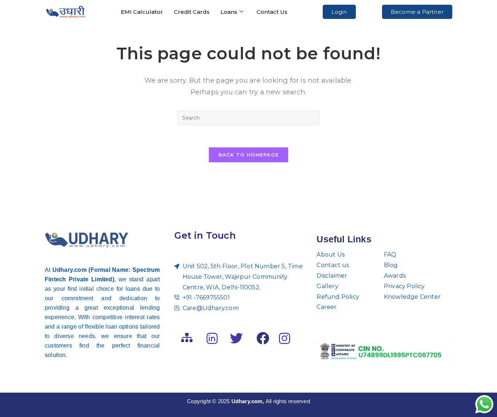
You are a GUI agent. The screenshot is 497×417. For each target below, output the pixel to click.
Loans (228, 11)
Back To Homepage (248, 155)
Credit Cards (192, 11)
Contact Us (272, 11)
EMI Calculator (142, 11)
